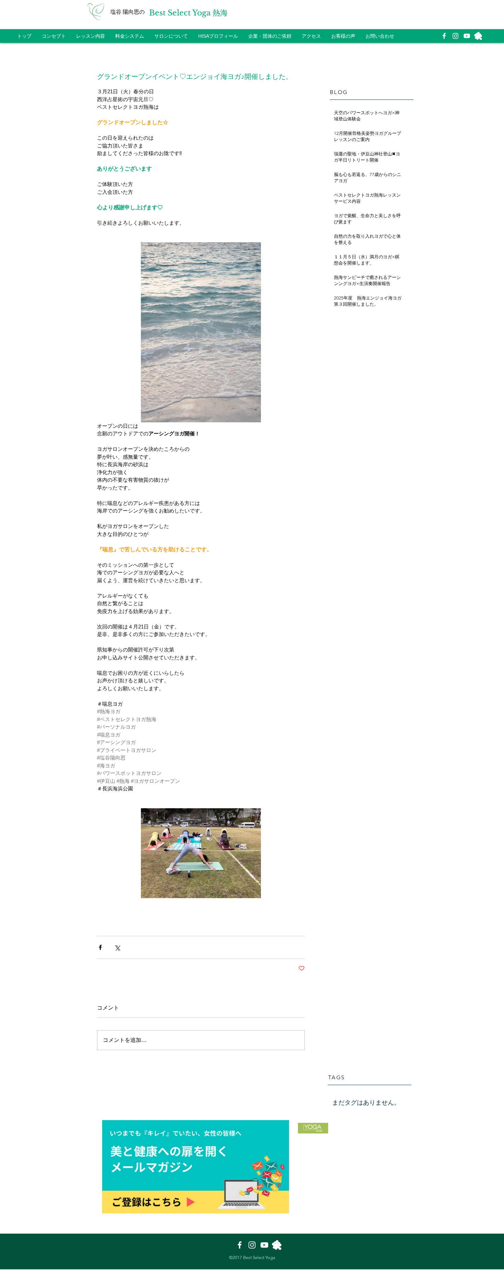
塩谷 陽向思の (127, 12)
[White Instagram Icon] (455, 36)
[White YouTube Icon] (467, 36)
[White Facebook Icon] (444, 36)
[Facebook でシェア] (100, 947)
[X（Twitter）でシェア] (117, 947)
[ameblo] (478, 36)
